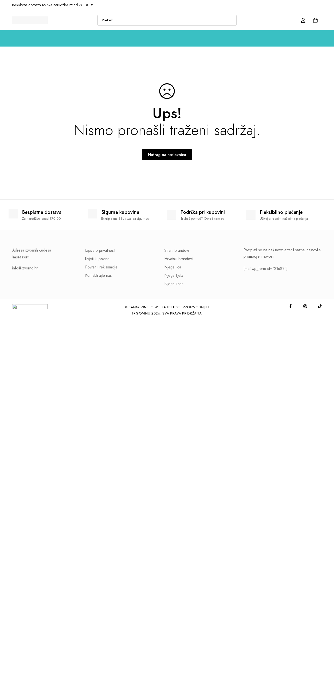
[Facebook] (304, 4)
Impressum (21, 257)
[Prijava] (303, 20)
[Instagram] (312, 4)
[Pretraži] (231, 20)
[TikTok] (320, 4)
